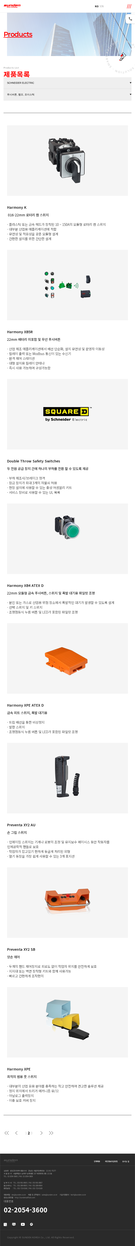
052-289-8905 (22, 1185)
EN (102, 6)
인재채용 (97, 1161)
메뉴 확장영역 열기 (129, 6)
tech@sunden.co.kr (78, 1194)
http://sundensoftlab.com (25, 1197)
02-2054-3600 (12, 1176)
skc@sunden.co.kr (19, 1194)
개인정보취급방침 (111, 1161)
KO (96, 6)
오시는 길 (125, 1161)
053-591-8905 (22, 1182)
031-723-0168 (22, 1188)
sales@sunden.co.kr (49, 1194)
